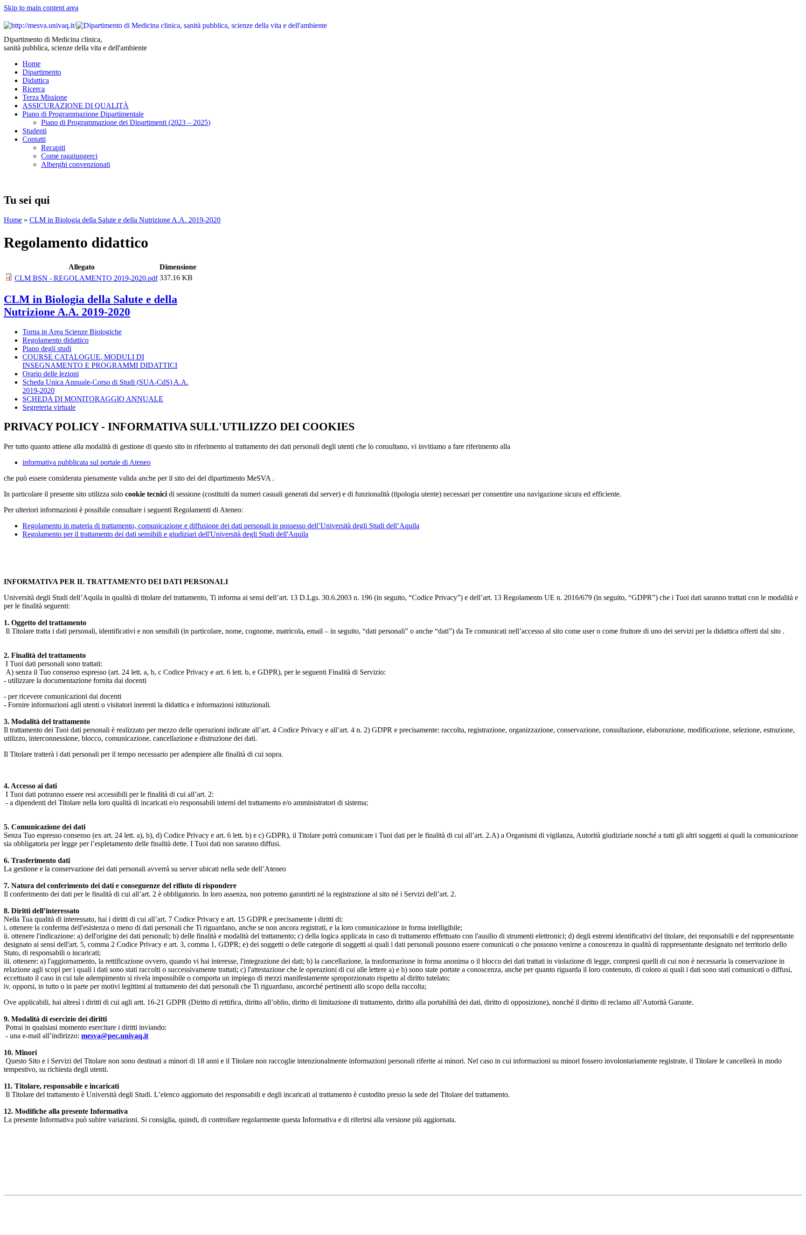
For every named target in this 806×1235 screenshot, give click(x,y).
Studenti (34, 131)
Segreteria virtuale (49, 407)
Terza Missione (44, 97)
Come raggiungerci (69, 156)
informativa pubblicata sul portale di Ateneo (86, 462)
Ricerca (33, 89)
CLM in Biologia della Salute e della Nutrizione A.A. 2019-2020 (125, 220)
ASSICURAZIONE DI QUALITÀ (75, 106)
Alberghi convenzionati (75, 164)
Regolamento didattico (55, 340)
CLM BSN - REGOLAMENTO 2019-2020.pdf (86, 278)
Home (31, 64)
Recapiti (53, 148)
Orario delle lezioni (50, 374)
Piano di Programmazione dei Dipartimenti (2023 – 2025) (125, 122)
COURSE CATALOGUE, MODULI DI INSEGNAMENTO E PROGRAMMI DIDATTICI (99, 361)
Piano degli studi (46, 348)
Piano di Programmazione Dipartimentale (83, 114)
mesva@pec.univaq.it (114, 1036)
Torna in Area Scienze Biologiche (72, 332)
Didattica (35, 80)
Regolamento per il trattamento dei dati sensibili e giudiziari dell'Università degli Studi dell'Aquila (165, 534)
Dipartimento (41, 72)
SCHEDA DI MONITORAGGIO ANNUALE (92, 399)
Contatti (34, 139)
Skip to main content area (41, 8)
